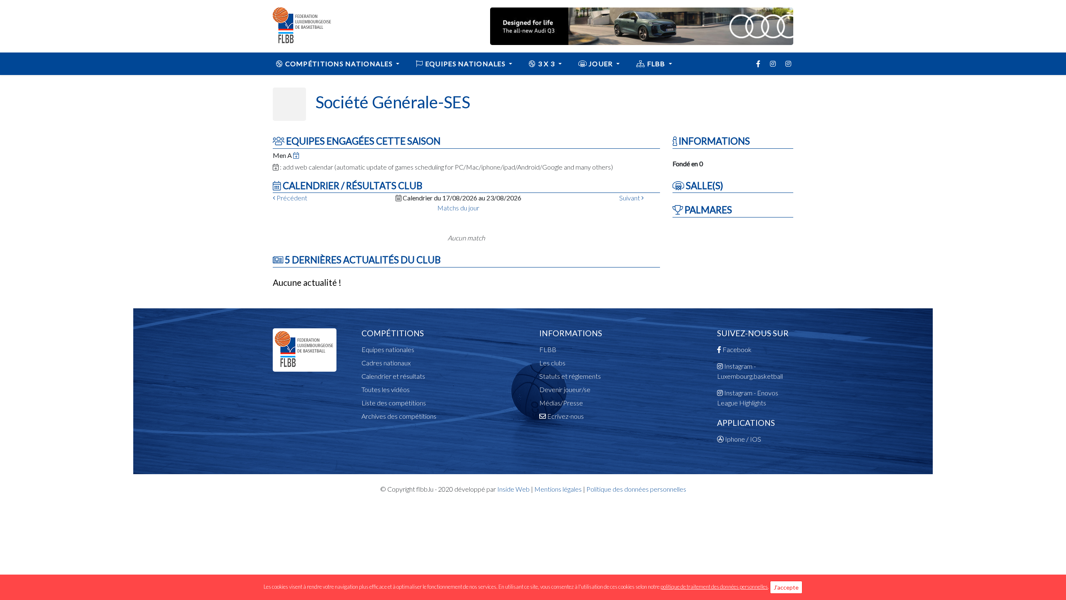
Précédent (291, 198)
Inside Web (513, 489)
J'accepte (786, 587)
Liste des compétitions (393, 403)
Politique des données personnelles (636, 489)
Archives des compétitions (398, 416)
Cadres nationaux (386, 363)
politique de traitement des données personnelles (714, 586)
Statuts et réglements (570, 376)
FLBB (656, 64)
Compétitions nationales (338, 64)
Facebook (736, 349)
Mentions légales (558, 489)
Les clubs (552, 363)
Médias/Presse (561, 403)
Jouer (601, 64)
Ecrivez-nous (565, 416)
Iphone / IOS (742, 439)
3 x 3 (546, 64)
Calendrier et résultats (393, 376)
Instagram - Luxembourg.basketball (750, 371)
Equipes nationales (387, 349)
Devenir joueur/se (564, 389)
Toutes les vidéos (385, 389)
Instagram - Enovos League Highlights (747, 398)
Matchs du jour (458, 208)
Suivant (630, 198)
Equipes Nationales (465, 64)
